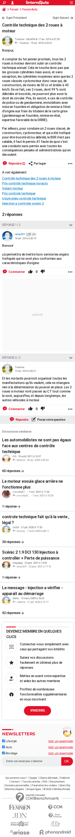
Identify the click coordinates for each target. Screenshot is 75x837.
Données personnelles (17, 785)
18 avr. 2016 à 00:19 (25, 238)
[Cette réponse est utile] (30, 272)
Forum (14, 9)
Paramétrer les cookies (44, 785)
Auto (8, 747)
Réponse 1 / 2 (11, 225)
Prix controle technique (18, 193)
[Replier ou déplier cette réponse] (71, 225)
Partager (40, 163)
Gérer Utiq (64, 785)
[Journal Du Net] (20, 815)
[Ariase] (20, 832)
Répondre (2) (16, 163)
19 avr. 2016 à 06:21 (41, 42)
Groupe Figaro (33, 789)
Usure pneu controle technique (24, 198)
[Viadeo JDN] (55, 824)
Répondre (21, 419)
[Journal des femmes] (20, 807)
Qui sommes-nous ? (16, 777)
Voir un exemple (60, 741)
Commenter (16, 272)
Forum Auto (30, 9)
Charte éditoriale (48, 777)
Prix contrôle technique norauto (25, 183)
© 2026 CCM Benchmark (57, 789)
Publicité (65, 777)
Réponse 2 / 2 (11, 357)
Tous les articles (31, 781)
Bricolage (11, 753)
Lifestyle (11, 741)
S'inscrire (37, 710)
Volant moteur (12, 188)
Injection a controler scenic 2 (23, 203)
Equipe (33, 777)
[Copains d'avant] (20, 824)
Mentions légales (14, 789)
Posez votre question (51, 419)
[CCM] (55, 807)
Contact (15, 781)
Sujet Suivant (60, 17)
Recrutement (57, 781)
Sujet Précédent (16, 17)
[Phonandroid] (55, 832)
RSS (45, 781)
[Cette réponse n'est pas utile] (42, 272)
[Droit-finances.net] (55, 815)
